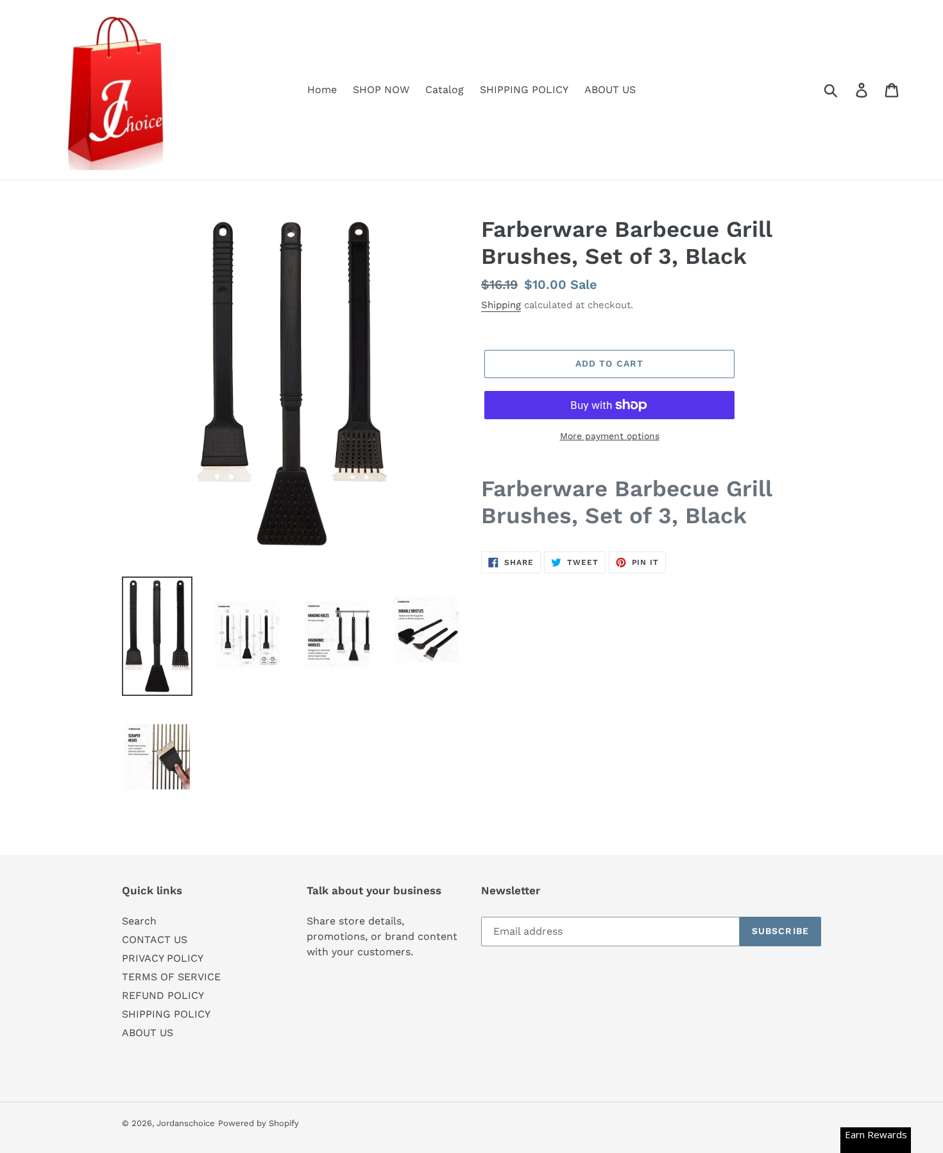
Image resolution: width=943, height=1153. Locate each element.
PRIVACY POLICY (162, 958)
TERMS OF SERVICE (171, 977)
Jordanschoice (186, 1123)
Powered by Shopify (258, 1123)
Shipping (501, 305)
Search (139, 921)
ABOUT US (147, 1033)
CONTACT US (154, 939)
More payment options (609, 436)
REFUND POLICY (163, 995)
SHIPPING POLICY (166, 1014)
